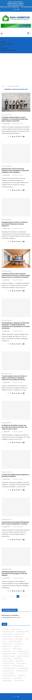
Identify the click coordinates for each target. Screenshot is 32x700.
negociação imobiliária (8, 663)
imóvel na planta (7, 651)
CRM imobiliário (19, 639)
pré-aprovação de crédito (9, 668)
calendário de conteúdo (23, 631)
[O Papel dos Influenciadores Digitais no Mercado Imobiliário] (16, 459)
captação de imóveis (7, 634)
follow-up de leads (7, 643)
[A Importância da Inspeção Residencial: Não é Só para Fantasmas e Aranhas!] (16, 506)
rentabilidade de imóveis (22, 670)
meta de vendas (19, 661)
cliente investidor (7, 636)
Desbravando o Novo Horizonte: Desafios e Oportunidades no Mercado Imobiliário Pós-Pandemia (15, 170)
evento (4, 641)
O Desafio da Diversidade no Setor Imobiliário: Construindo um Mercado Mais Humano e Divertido (15, 119)
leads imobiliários (7, 658)
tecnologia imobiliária (8, 673)
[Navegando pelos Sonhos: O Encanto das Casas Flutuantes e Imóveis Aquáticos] (16, 207)
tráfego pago (21, 675)
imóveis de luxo (6, 648)
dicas (27, 639)
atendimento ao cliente (8, 631)
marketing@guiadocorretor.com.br (11, 617)
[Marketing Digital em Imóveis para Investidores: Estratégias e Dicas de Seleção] (16, 556)
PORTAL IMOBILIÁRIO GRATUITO (15, 5)
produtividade (6, 666)
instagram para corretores (9, 653)
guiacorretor (7, 123)
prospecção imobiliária (18, 666)
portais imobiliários (21, 663)
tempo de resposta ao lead (9, 675)
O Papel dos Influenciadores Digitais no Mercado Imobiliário (15, 475)
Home (3, 86)
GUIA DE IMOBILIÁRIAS (26, 7)
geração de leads (7, 646)
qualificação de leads (8, 670)
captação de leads (19, 634)
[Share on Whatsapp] (21, 136)
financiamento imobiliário (15, 641)
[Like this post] (8, 136)
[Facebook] (13, 9)
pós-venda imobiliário (23, 668)
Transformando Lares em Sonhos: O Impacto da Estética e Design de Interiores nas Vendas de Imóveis (14, 377)
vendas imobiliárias (7, 680)
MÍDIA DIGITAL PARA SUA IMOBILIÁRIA (9, 7)
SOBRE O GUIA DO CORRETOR (15, 2)
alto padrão (6, 629)
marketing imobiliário (8, 661)
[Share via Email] (23, 136)
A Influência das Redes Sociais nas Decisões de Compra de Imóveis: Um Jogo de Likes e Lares (14, 427)
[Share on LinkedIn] (14, 136)
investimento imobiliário (9, 656)
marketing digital (18, 658)
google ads (17, 646)
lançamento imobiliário (23, 656)
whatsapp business (19, 680)
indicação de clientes (23, 651)
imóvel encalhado (17, 648)
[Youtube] (18, 9)
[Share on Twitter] (10, 136)
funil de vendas (18, 643)
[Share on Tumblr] (16, 136)
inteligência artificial (24, 653)
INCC (14, 651)
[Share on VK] (18, 136)
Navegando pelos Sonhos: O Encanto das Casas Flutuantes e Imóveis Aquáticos (15, 224)
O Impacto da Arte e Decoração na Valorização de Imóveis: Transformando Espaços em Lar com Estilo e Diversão (16, 275)
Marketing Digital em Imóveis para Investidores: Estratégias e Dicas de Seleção (14, 573)
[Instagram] (15, 9)
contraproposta (18, 636)
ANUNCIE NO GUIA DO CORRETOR (15, 3)
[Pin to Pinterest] (12, 136)
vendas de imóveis (17, 678)
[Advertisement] (16, 68)
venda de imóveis (7, 678)
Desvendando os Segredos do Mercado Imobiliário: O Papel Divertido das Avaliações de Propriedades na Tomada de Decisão (16, 325)
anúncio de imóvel (15, 629)
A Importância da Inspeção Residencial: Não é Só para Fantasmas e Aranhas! (15, 523)
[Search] (30, 33)
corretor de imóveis (8, 639)
